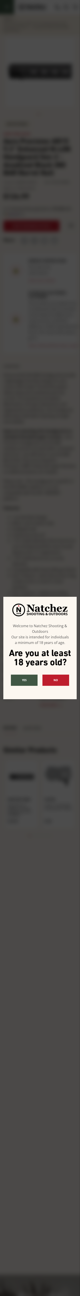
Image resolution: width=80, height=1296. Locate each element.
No (56, 680)
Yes (24, 680)
